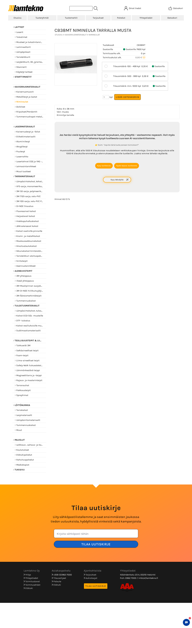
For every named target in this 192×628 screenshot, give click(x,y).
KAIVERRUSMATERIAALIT (76, 35)
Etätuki (29, 588)
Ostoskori (172, 17)
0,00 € (139, 57)
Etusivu (18, 17)
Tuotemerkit (71, 17)
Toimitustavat (32, 581)
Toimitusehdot (32, 584)
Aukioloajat (91, 578)
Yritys (28, 574)
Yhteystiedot (146, 17)
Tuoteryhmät (42, 17)
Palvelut (121, 17)
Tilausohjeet (59, 578)
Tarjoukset (98, 17)
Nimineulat (94, 35)
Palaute (57, 581)
